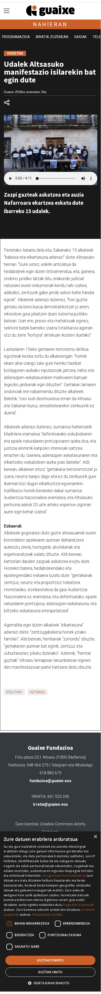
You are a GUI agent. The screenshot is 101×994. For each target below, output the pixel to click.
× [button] (95, 837)
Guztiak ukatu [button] (50, 972)
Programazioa (16, 37)
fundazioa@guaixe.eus (50, 780)
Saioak (80, 37)
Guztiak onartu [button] (50, 960)
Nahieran (50, 24)
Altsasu (37, 692)
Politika (14, 692)
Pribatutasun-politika (47, 914)
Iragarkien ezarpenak (78, 905)
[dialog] (50, 911)
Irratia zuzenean (52, 37)
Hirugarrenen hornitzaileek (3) (64, 875)
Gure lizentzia (26, 824)
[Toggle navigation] (6, 11)
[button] (50, 983)
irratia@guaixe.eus (50, 804)
